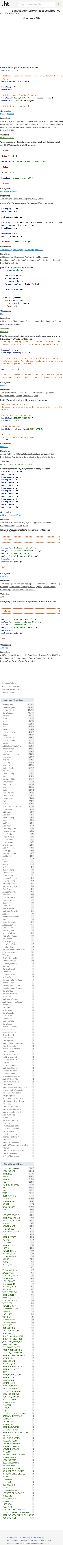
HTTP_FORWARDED (18, 1427)
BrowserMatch (18, 795)
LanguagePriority (12, 13)
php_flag (18, 765)
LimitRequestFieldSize (18, 1128)
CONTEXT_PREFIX (18, 1275)
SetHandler (52, 457)
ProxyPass (18, 1004)
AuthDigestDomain (18, 1068)
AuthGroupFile (27, 121)
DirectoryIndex (12, 124)
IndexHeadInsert (18, 974)
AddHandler (5, 393)
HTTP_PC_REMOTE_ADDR (18, 1355)
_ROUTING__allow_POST (18, 1341)
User (13, 130)
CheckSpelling (18, 941)
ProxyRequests (18, 1095)
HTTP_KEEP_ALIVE (18, 1369)
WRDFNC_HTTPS (18, 1385)
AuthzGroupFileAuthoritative (18, 1087)
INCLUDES (18, 1187)
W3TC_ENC (18, 1264)
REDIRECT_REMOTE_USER (18, 1454)
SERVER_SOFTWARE (18, 1443)
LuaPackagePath (18, 1059)
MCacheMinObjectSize (18, 1092)
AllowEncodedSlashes (18, 1076)
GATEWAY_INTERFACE (18, 1416)
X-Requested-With (18, 1256)
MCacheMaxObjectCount (18, 1101)
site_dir (18, 1476)
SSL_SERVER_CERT (18, 1435)
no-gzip (18, 1198)
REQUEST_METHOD (18, 1220)
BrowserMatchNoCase (18, 980)
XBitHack (18, 955)
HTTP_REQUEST (18, 1377)
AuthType (48, 121)
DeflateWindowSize (18, 1156)
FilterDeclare (18, 842)
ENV (18, 1182)
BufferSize (18, 1139)
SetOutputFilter (13, 324)
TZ (18, 1267)
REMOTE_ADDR (18, 1253)
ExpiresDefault (18, 740)
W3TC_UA (18, 1317)
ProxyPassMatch (18, 1046)
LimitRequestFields (18, 1125)
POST (18, 1212)
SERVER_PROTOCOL (18, 1449)
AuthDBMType (18, 1114)
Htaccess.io (12, 1537)
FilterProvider (18, 836)
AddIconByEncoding (18, 985)
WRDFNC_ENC (18, 1380)
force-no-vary (18, 1207)
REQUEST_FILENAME (24, 464)
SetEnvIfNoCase (18, 768)
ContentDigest (18, 969)
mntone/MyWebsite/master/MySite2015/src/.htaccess (26, 203)
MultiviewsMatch (18, 1057)
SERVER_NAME (18, 1251)
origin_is (18, 1410)
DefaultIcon (18, 938)
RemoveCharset (18, 982)
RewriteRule (5, 130)
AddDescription (18, 925)
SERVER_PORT (18, 1201)
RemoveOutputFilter (18, 1048)
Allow (13, 393)
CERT (18, 1372)
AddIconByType (18, 960)
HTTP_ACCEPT (18, 1295)
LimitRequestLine (18, 1134)
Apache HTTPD (38, 1537)
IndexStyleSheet (18, 936)
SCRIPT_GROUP (18, 1457)
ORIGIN (18, 1204)
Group (18, 864)
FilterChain (18, 834)
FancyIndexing (18, 881)
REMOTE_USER (18, 1286)
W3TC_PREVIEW (18, 1292)
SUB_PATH (18, 1507)
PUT (18, 1234)
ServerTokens (18, 792)
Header (18, 724)
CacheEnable (18, 1131)
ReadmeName (18, 900)
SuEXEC (18, 1148)
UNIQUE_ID (18, 1496)
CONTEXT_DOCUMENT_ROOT (18, 1509)
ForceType (43, 124)
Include (18, 770)
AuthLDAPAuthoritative (18, 1106)
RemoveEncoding (18, 1026)
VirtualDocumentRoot (18, 806)
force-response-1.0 (18, 1297)
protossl (18, 1223)
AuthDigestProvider (18, 999)
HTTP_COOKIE (18, 1245)
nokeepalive (18, 1278)
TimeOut (18, 905)
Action (18, 861)
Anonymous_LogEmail (18, 1112)
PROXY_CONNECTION (18, 1350)
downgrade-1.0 (18, 1284)
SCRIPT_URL (18, 1358)
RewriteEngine (49, 127)
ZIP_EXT (18, 1487)
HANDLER (18, 1289)
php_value (18, 757)
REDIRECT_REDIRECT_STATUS (18, 1512)
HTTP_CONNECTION (18, 1374)
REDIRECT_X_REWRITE (18, 1391)
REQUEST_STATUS (18, 1463)
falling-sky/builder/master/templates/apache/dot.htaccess (28, 601)
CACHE (18, 1259)
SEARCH (18, 1311)
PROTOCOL (18, 1504)
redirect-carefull (18, 1402)
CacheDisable (18, 1029)
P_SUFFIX (18, 1405)
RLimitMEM (18, 1117)
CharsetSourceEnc (18, 958)
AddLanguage (6, 121)
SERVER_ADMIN (18, 1306)
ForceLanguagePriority (28, 124)
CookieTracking (39, 584)
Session (18, 820)
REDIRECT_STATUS (18, 1215)
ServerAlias (18, 1084)
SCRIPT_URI (18, 1424)
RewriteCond (37, 127)
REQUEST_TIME (18, 1460)
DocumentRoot (18, 933)
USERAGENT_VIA (18, 1344)
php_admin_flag (18, 1032)
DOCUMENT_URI (16, 1518)
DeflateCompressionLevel (18, 949)
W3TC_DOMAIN (18, 1399)
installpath (18, 1482)
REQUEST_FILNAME (18, 1388)
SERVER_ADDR (18, 1226)
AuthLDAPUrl (18, 1021)
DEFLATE (4, 331)
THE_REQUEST (18, 1229)
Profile (18, 1262)
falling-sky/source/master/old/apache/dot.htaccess (25, 530)
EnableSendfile (18, 1073)
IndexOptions (18, 875)
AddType (16, 121)
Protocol (18, 894)
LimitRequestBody (18, 897)
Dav (18, 919)
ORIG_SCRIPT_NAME (18, 1468)
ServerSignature (18, 828)
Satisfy (18, 790)
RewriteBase (25, 127)
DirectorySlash (18, 883)
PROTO (18, 1248)
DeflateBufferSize (18, 1120)
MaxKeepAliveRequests (18, 1090)
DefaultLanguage (40, 257)
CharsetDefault (18, 952)
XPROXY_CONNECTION (18, 1352)
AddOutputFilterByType (18, 746)
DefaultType (18, 977)
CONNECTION (18, 1328)
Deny (2, 114)
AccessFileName (18, 1070)
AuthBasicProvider (18, 911)
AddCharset (18, 781)
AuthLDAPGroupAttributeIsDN (18, 1145)
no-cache (18, 1242)
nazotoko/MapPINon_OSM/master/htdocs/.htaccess (25, 468)
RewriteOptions (18, 831)
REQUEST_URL (18, 1361)
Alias (18, 859)
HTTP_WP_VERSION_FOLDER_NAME (18, 1515)
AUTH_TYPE (18, 1418)
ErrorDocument (44, 522)
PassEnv (18, 1007)
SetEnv (18, 803)
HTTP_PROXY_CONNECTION (18, 1432)
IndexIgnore (18, 809)
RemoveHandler (18, 870)
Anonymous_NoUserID (18, 1109)
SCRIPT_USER (18, 1501)
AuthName (38, 121)
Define (18, 867)
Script (15, 263)
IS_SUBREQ (18, 1333)
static (18, 1190)
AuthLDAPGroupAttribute (18, 1150)
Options (3, 127)
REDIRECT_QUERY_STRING (18, 1413)
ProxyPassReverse (18, 1054)
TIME (18, 1193)
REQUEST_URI (18, 1171)
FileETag (56, 584)
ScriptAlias (18, 1010)
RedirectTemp (18, 817)
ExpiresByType (18, 751)
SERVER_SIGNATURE (18, 1446)
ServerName (18, 927)
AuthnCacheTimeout (18, 1142)
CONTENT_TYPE (18, 1300)
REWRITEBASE (18, 1281)
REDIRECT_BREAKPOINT (18, 1493)
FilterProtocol (18, 839)
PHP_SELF (18, 1452)
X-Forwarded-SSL (18, 1490)
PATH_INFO (18, 1314)
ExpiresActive (18, 737)
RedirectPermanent (18, 916)
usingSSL (18, 1407)
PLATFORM (18, 1479)
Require (16, 127)
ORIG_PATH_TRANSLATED (18, 1474)
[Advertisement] (31, 36)
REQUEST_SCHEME (18, 1394)
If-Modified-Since (18, 1308)
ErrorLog (18, 1123)
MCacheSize (18, 1103)
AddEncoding (6, 249)
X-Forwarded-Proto (18, 1270)
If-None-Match (18, 1319)
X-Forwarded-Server (18, 1429)
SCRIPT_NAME (18, 1383)
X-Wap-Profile (18, 1273)
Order (9, 127)
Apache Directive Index (11, 686)
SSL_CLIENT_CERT (18, 1440)
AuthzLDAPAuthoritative (18, 1043)
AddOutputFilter (18, 853)
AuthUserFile (18, 825)
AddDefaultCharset (22, 454)
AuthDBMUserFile (18, 1079)
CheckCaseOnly (18, 1035)
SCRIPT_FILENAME (18, 1185)
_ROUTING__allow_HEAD (18, 1336)
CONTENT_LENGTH (18, 1396)
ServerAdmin (18, 1037)
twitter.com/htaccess (10, 692)
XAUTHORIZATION (18, 1330)
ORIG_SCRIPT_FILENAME (18, 1471)
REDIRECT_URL (18, 1363)
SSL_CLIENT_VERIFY (18, 1438)
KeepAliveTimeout (18, 1153)
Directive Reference (10, 689)
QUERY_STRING (7, 137)
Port (18, 801)
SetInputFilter (18, 1051)
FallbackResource (18, 878)
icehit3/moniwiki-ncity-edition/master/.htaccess (23, 400)
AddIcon (18, 914)
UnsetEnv (18, 996)
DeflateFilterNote (18, 993)
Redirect (56, 260)
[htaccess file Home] (5, 3)
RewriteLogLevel (18, 1013)
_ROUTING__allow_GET (18, 1339)
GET (2, 597)
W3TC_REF (18, 1325)
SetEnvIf (18, 787)
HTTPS (18, 1179)
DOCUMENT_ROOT (18, 1231)
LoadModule (18, 947)
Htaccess (10, 114)
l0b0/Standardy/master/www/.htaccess (19, 67)
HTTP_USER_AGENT (18, 1218)
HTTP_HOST (18, 1174)
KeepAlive (18, 889)
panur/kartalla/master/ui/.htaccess (16, 267)
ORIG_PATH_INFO (18, 1498)
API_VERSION (18, 1421)
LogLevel (18, 1062)
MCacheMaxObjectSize (18, 1098)
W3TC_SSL (18, 1303)
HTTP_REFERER (18, 1237)
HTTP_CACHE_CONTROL (18, 1366)
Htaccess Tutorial (9, 683)
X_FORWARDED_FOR (18, 1347)
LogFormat (18, 1018)
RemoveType (5, 590)
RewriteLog (18, 1024)
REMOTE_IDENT (18, 1465)
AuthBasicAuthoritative (18, 1002)
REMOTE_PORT (18, 1485)
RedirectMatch (18, 798)
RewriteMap (18, 991)
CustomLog (18, 1015)
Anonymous (18, 872)
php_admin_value (18, 922)
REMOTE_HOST (18, 1322)
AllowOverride (22, 393)
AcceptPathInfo (7, 454)
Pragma (18, 1240)
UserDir (18, 966)
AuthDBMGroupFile (18, 1081)
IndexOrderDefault (18, 944)
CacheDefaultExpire (18, 1137)
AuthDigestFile (18, 1040)
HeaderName (18, 908)
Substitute (18, 971)
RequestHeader (18, 784)
